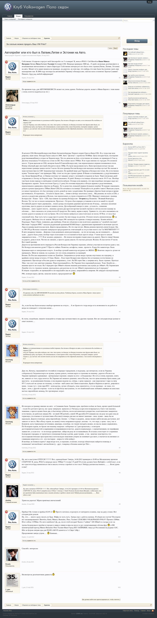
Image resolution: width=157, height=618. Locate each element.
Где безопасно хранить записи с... (138, 58)
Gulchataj (9, 360)
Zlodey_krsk (132, 156)
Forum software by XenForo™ (20, 613)
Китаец (25, 281)
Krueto (8, 564)
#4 (119, 311)
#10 (119, 537)
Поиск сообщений (10, 19)
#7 (119, 447)
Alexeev (130, 160)
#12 (119, 587)
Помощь (136, 610)
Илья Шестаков (133, 88)
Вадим (39, 55)
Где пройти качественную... (136, 75)
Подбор (110, 48)
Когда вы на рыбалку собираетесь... (139, 86)
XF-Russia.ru (13, 615)
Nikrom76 (131, 177)
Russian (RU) (7, 610)
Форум (18, 16)
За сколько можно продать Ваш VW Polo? (26, 44)
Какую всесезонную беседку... (137, 81)
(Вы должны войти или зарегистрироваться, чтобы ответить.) (101, 599)
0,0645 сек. (79, 613)
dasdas (8, 500)
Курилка (17, 55)
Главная (9, 16)
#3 (119, 277)
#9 (119, 504)
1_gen (8, 589)
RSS (153, 610)
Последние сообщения (25, 19)
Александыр (10, 105)
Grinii (129, 54)
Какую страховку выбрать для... (138, 69)
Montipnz (131, 166)
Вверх (149, 610)
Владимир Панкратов (134, 59)
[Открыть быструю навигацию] (119, 38)
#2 (119, 102)
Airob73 (130, 149)
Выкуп (115, 48)
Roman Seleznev (133, 82)
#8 (119, 472)
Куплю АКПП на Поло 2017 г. (137, 147)
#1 (119, 77)
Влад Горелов (132, 71)
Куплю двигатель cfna (135, 158)
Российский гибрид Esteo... (136, 52)
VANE (130, 173)
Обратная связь (128, 610)
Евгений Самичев (133, 94)
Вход (149, 2)
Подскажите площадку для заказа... (139, 103)
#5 (119, 332)
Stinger (25, 81)
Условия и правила (148, 613)
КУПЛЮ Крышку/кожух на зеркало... (139, 175)
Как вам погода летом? (135, 63)
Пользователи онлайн (133, 185)
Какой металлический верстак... (138, 98)
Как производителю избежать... (137, 92)
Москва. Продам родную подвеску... (139, 164)
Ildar (29, 281)
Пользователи (28, 16)
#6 (119, 394)
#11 (119, 562)
